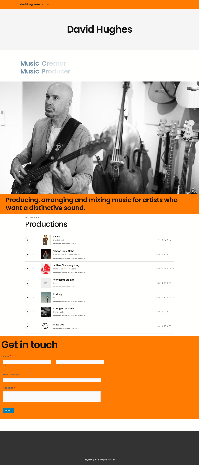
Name (7, 356)
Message (9, 387)
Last (57, 366)
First (4, 366)
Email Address (12, 374)
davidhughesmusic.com (35, 4)
